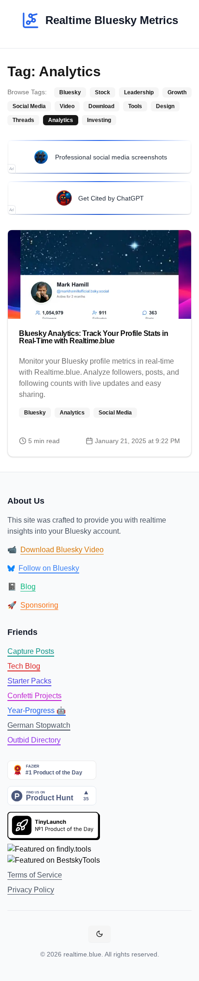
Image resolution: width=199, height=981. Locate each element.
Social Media (29, 106)
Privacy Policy (30, 890)
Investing (99, 120)
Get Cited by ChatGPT (111, 198)
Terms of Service (34, 875)
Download (101, 106)
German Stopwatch (38, 725)
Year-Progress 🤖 (36, 710)
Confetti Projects (34, 696)
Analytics (60, 120)
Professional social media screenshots (111, 157)
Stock (102, 92)
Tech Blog (23, 666)
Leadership (139, 92)
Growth (177, 92)
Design (165, 106)
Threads (23, 120)
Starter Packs (29, 681)
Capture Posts (30, 651)
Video (67, 106)
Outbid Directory (34, 740)
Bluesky (70, 92)
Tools (135, 106)
